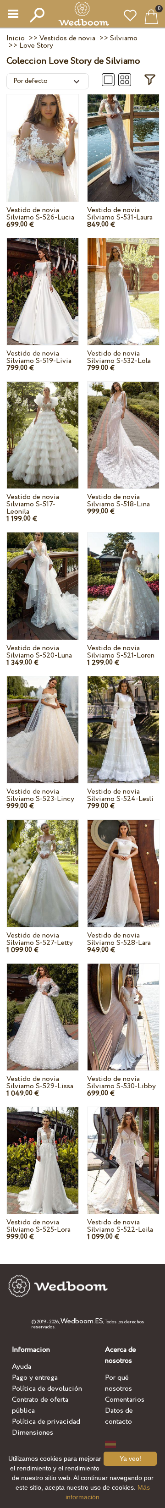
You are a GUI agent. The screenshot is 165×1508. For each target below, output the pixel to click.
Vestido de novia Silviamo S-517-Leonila (32, 504)
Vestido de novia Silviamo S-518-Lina (118, 501)
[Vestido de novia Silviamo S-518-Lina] (123, 426)
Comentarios (124, 1399)
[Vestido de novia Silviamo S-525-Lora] (42, 1152)
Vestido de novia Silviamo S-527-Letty (39, 939)
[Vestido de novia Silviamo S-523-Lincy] (42, 721)
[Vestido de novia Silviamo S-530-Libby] (123, 1008)
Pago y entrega (35, 1377)
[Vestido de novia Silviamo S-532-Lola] (123, 283)
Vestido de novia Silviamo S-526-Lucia (40, 214)
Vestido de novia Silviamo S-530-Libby (121, 1082)
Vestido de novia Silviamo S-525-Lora (38, 1226)
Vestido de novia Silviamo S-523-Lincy (40, 795)
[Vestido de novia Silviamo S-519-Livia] (42, 283)
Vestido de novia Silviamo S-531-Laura (120, 214)
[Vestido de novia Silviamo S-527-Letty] (42, 864)
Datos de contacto (119, 1416)
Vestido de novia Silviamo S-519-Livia (39, 357)
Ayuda (21, 1366)
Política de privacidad (46, 1421)
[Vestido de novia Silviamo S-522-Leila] (123, 1152)
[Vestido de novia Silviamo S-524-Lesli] (123, 721)
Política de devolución (47, 1388)
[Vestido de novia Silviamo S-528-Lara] (123, 864)
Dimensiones (32, 1432)
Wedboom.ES (81, 1321)
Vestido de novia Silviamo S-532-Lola (119, 357)
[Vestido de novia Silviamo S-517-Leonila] (42, 426)
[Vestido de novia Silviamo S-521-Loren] (123, 577)
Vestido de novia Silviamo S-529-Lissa (39, 1082)
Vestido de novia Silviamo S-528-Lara (119, 939)
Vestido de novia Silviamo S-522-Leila (120, 1226)
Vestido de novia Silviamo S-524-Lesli (120, 795)
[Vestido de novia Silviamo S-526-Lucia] (42, 139)
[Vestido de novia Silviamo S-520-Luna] (42, 577)
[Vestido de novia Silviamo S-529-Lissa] (42, 1008)
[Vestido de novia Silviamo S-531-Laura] (123, 139)
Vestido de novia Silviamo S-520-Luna (39, 652)
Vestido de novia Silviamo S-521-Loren (120, 652)
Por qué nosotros (118, 1383)
